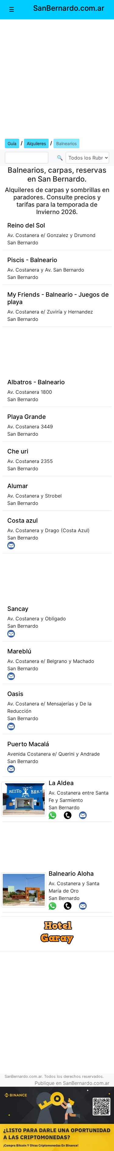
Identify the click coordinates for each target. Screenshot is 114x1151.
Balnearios (66, 143)
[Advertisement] (57, 77)
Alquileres (36, 143)
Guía (12, 143)
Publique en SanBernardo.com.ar (72, 1083)
